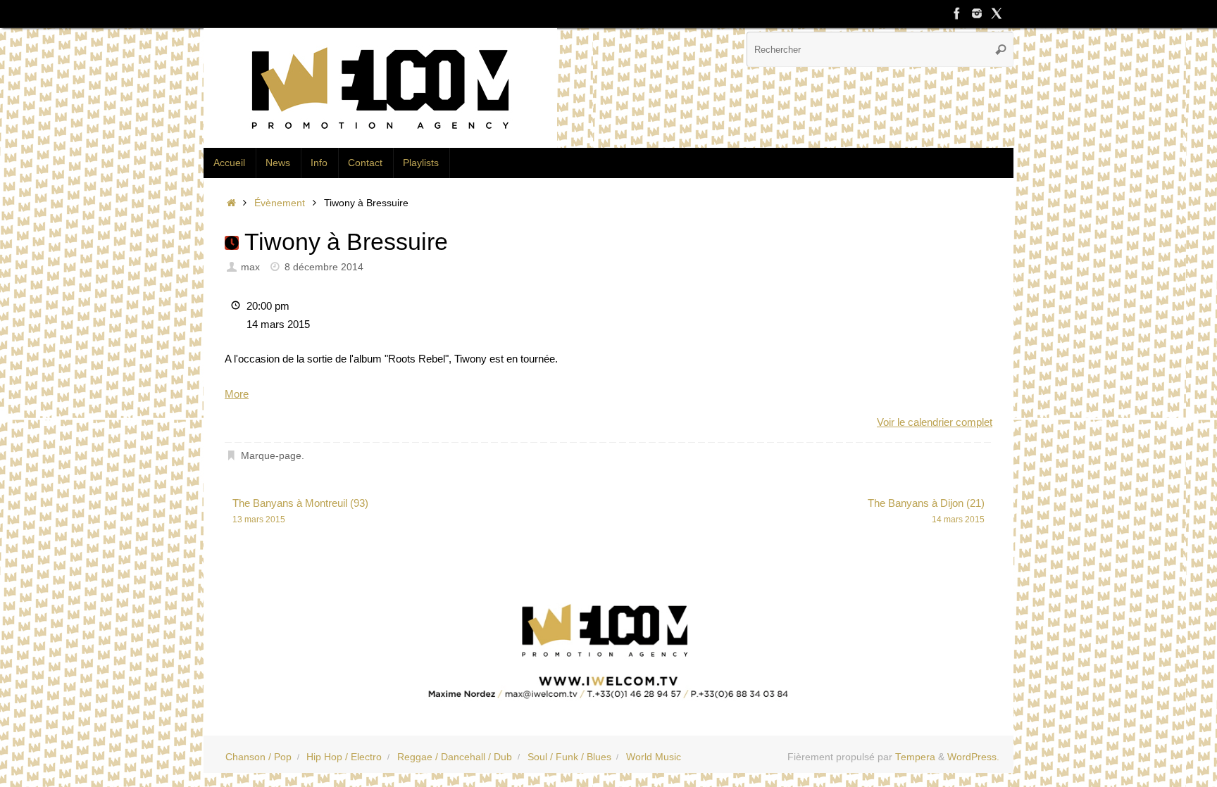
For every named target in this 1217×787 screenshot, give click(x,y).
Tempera (915, 757)
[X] (996, 13)
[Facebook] (957, 13)
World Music (653, 757)
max (250, 267)
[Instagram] (977, 13)
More (237, 394)
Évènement (279, 203)
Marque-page (271, 456)
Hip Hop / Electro (344, 757)
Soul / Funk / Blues (569, 757)
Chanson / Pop (258, 757)
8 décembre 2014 (324, 267)
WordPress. (973, 757)
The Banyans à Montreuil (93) (300, 510)
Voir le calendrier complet (934, 422)
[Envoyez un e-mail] (608, 647)
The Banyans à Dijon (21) (926, 510)
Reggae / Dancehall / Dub (454, 757)
